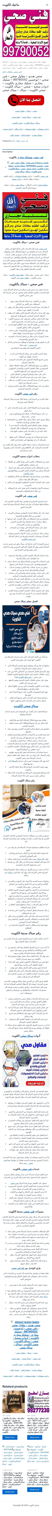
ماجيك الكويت (10, 4)
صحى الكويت (17, 123)
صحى (35, 111)
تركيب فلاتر (18, 129)
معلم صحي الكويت (16, 275)
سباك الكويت (29, 123)
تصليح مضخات (30, 129)
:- (27, 875)
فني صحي (18, 72)
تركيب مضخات (43, 129)
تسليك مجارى (37, 135)
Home (4, 62)
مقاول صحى (20, 111)
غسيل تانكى (14, 135)
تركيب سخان (17, 179)
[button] (45, 14)
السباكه (15, 761)
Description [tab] (7, 152)
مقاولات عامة (41, 62)
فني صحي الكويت (28, 539)
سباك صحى (26, 117)
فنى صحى (37, 117)
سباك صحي (26, 1035)
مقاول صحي (24, 278)
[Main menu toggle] (47, 4)
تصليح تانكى (25, 135)
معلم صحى (15, 117)
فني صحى (32, 495)
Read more (10, 1437)
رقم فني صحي (18, 1268)
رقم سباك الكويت (25, 677)
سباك (28, 111)
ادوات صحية (7, 129)
